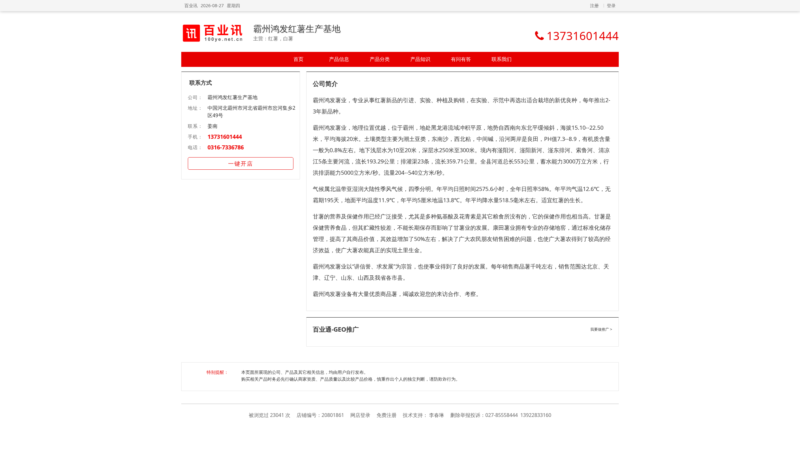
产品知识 (420, 59)
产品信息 (339, 59)
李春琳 (436, 415)
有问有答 (461, 59)
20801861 (333, 415)
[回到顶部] (792, 448)
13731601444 (225, 136)
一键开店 (240, 163)
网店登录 (360, 415)
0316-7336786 (226, 147)
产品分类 (380, 59)
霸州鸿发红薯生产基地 (297, 28)
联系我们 (502, 59)
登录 (611, 5)
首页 (298, 59)
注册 (594, 5)
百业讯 (191, 5)
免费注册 (387, 415)
